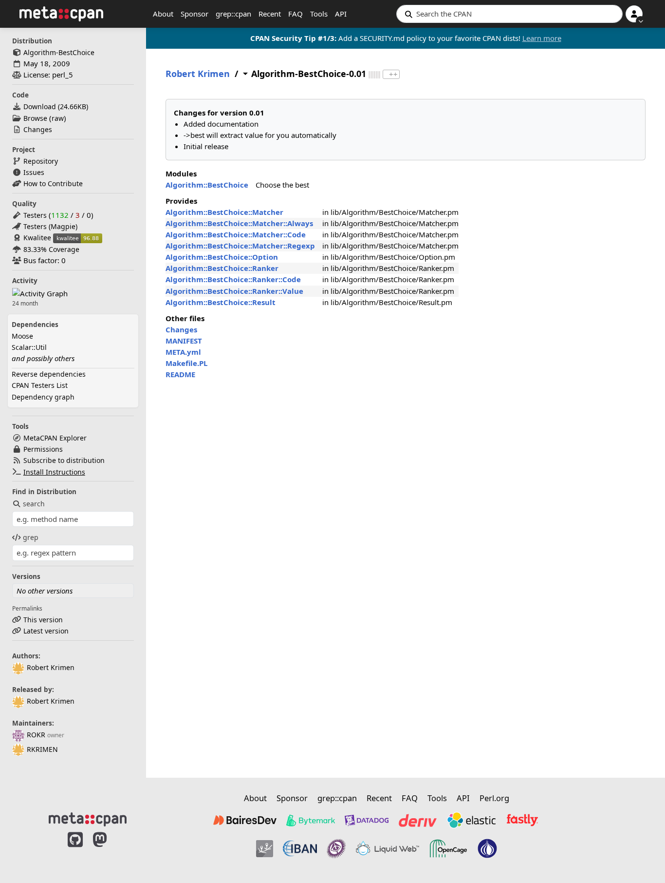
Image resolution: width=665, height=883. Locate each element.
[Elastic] (471, 820)
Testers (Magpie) (50, 226)
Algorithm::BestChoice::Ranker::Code (233, 279)
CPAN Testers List (40, 385)
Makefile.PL (186, 363)
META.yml (183, 352)
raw (58, 118)
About (163, 14)
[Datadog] (366, 820)
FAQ (295, 14)
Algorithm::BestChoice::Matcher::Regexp (240, 245)
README (180, 374)
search (34, 503)
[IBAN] (300, 848)
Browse (35, 118)
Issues (33, 172)
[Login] (634, 13)
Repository (40, 161)
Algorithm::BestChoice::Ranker (222, 268)
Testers (35, 215)
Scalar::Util (29, 347)
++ (393, 74)
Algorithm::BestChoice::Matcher (224, 212)
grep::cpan (233, 14)
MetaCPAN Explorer (55, 437)
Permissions (43, 449)
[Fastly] (522, 820)
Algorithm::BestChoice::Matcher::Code (236, 234)
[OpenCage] (448, 848)
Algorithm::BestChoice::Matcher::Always (239, 223)
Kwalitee (37, 237)
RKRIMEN (42, 749)
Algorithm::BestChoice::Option (222, 257)
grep (30, 537)
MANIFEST (184, 341)
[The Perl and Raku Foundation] (487, 848)
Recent (270, 14)
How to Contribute (53, 183)
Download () (55, 106)
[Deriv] (417, 820)
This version (43, 619)
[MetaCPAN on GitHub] (75, 849)
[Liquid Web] (387, 848)
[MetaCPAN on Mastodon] (109, 849)
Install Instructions (54, 472)
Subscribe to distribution (64, 460)
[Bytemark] (310, 820)
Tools (319, 14)
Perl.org (494, 798)
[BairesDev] (245, 820)
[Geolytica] (264, 848)
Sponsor (194, 14)
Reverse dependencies (49, 374)
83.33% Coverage (51, 249)
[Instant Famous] (336, 848)
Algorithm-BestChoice (58, 52)
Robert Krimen (50, 667)
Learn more (541, 38)
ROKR (36, 734)
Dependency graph (43, 397)
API (341, 14)
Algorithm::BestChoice (207, 185)
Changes (37, 129)
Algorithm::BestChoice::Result (221, 302)
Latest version (46, 630)
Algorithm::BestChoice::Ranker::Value (234, 291)
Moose (22, 336)
